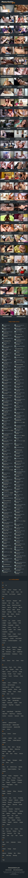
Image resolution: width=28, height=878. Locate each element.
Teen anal (9, 831)
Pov (3, 782)
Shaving (4, 802)
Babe (3, 600)
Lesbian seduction (17, 740)
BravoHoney (5, 428)
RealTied (4, 357)
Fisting (20, 671)
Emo (13, 660)
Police (19, 777)
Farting (19, 667)
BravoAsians (5, 418)
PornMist (4, 415)
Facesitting (4, 667)
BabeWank (5, 546)
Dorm (14, 651)
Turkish (21, 835)
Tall (3, 828)
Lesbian (9, 740)
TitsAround (17, 453)
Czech (3, 642)
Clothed (9, 629)
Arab (8, 591)
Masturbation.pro (9, 2)
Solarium (21, 811)
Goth (20, 689)
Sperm (3, 815)
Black (14, 609)
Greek (14, 691)
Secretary (4, 800)
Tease (21, 828)
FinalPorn (17, 433)
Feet (7, 669)
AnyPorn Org (17, 499)
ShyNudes (17, 573)
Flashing (4, 673)
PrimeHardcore (18, 427)
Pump (16, 784)
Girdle (12, 687)
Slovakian (4, 808)
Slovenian (11, 808)
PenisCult (5, 474)
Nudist (20, 760)
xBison (10, 395)
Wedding (10, 853)
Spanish (14, 813)
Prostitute (20, 782)
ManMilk (17, 519)
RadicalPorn (17, 371)
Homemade (9, 702)
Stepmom (4, 817)
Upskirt (3, 844)
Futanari (4, 678)
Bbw (13, 603)
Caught (9, 622)
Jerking (8, 729)
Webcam (4, 853)
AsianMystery (5, 496)
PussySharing (5, 490)
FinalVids (5, 543)
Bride (8, 614)
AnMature (5, 556)
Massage (18, 746)
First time (15, 671)
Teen (3, 831)
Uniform (19, 842)
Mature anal (17, 749)
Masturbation (5, 749)
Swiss (3, 824)
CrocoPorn (17, 482)
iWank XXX (5, 454)
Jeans (3, 729)
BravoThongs (18, 479)
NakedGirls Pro (18, 420)
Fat (3, 669)
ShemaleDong (5, 481)
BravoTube (17, 387)
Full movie (16, 676)
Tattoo (7, 828)
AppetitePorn (5, 408)
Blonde (18, 609)
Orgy (19, 769)
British (12, 614)
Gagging (4, 682)
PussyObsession (6, 564)
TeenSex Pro (5, 533)
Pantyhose (16, 775)
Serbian (21, 800)
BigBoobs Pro (5, 464)
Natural (3, 760)
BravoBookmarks (18, 450)
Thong (3, 833)
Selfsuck (16, 800)
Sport (8, 815)
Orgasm (4, 769)
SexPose (17, 502)
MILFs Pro (5, 367)
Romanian (20, 791)
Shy (3, 806)
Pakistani (4, 775)
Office (3, 766)
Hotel (20, 702)
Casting (19, 620)
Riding (14, 791)
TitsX (22, 469)
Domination (8, 651)
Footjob (19, 673)
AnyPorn (4, 425)
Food (14, 673)
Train (16, 835)
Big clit (9, 607)
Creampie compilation (13, 636)
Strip (9, 820)
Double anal (19, 651)
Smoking (10, 811)
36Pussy (17, 438)
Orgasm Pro (17, 381)
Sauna (14, 797)
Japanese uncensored (7, 727)
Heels (9, 700)
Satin (10, 797)
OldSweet (5, 477)
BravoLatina (17, 486)
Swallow (4, 822)
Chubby (4, 627)
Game (9, 682)
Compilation (4, 631)
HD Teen (4, 700)
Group (3, 693)
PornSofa (5, 451)
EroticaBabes (5, 559)
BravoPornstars (18, 567)
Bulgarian (10, 616)
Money (16, 753)
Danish (8, 647)
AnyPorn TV (5, 536)
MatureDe (5, 507)
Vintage (9, 848)
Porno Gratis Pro (18, 334)
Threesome (9, 833)
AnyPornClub (17, 515)
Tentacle (14, 831)
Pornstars (13, 780)
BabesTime (5, 504)
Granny (9, 691)
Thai (19, 831)
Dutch (3, 656)
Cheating (4, 625)
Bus (15, 616)
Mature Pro (17, 407)
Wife (3, 855)
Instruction (10, 715)
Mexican (4, 751)
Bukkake (4, 616)
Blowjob (4, 611)
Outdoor (4, 771)
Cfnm (20, 622)
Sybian (8, 824)
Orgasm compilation (12, 769)
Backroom (9, 600)
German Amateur (11, 684)
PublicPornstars (6, 467)
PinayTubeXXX (6, 523)
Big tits (20, 607)
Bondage (9, 611)
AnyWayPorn (5, 364)
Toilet (8, 835)
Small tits (4, 811)
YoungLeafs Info (18, 557)
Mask (13, 746)
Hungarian (18, 704)
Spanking (20, 813)
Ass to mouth (12, 594)
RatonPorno (5, 572)
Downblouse (14, 653)
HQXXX (16, 374)
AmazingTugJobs (6, 569)
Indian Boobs (18, 711)
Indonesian (19, 713)
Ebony (3, 660)
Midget (9, 751)
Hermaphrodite (16, 700)
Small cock (17, 808)
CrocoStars (17, 456)
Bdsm (17, 603)
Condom (11, 631)
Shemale (10, 802)
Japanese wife (17, 727)
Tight (19, 833)
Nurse (7, 762)
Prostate (14, 782)
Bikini (3, 609)
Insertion (4, 715)
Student (13, 820)
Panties (10, 775)
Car (9, 620)
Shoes (9, 804)
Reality (3, 791)
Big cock (15, 607)
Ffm (21, 669)
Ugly (3, 842)
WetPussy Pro (18, 532)
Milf (14, 751)
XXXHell (17, 560)
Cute (20, 640)
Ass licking (4, 594)
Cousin (19, 634)
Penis (3, 777)
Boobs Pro (17, 496)
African (9, 589)
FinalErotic (5, 487)
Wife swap (8, 855)
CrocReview (17, 528)
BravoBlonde (5, 412)
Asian (17, 591)
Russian (9, 793)
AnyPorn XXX (18, 394)
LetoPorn (4, 329)
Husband (4, 707)
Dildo (3, 649)
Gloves (15, 689)
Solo (3, 813)
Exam (22, 660)
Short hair (15, 804)
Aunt (3, 596)
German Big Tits (5, 687)
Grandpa (4, 691)
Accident (4, 589)
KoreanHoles (17, 535)
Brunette (18, 614)
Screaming (20, 797)
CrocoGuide (5, 393)
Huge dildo (11, 704)
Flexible (9, 673)
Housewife (4, 704)
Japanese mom (16, 724)
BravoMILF (5, 350)
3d (6, 585)
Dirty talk (9, 649)
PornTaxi (4, 448)
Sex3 (22, 547)
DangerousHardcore (7, 500)
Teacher (16, 828)
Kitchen (9, 733)
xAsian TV (5, 510)
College (19, 629)
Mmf (7, 753)
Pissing (14, 777)
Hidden (3, 702)
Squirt (16, 815)
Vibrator (4, 848)
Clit (19, 627)
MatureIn (17, 445)
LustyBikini (17, 489)
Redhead (9, 791)
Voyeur (14, 848)
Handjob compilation (16, 698)
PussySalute (17, 570)
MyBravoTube (5, 517)
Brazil (3, 614)
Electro (8, 660)
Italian (22, 715)
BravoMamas (5, 380)
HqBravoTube (5, 530)
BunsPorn (5, 421)
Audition (19, 594)
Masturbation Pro (18, 461)
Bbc (9, 603)
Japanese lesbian (12, 722)
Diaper (20, 647)
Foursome (4, 676)
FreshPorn (5, 461)
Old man (20, 766)
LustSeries (5, 370)
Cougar (9, 634)
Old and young (13, 766)
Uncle (7, 842)
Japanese (4, 722)
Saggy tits (4, 797)
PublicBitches (5, 513)
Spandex (8, 813)
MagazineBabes (18, 329)
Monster (21, 753)
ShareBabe (17, 512)
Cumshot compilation (12, 640)
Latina (19, 738)
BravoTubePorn (6, 527)
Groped (19, 691)
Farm (15, 667)
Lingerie (4, 742)
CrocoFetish (17, 384)
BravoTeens (5, 390)
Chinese (17, 625)
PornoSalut (17, 509)
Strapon (4, 820)
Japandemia (17, 337)
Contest (4, 634)
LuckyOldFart (5, 405)
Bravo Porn (5, 398)
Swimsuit (15, 822)
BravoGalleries (18, 400)
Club (15, 629)
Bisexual (8, 609)
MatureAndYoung (18, 360)
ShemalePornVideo (19, 348)
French (10, 676)
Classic (14, 627)
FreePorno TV (18, 464)
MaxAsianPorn (18, 545)
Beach (3, 605)
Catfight (4, 622)
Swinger (21, 822)
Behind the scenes (16, 605)
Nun (3, 762)
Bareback (15, 600)
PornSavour (5, 387)
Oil (7, 766)
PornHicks (17, 476)
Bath (20, 600)
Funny (21, 676)
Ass (21, 591)
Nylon (12, 762)
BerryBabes (5, 383)
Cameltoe (4, 620)
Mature (11, 749)
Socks (16, 811)
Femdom (12, 669)
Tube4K (11, 492)
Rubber (3, 793)
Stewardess (11, 817)
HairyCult (4, 520)
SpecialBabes (5, 402)
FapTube (4, 344)
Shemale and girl (17, 802)
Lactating (4, 738)
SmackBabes (18, 417)
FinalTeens (17, 352)
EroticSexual (17, 326)
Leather (3, 740)
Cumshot (4, 640)
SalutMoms (5, 540)
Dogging (19, 649)
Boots (15, 611)
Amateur (15, 589)
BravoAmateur (6, 347)
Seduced (10, 800)
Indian (3, 711)
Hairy (3, 698)
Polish (3, 780)
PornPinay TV (5, 441)
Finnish (8, 671)
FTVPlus (17, 404)
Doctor (14, 649)
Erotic (17, 660)
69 (2, 585)
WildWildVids (5, 484)
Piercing (8, 777)
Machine (4, 746)
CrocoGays (5, 373)
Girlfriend (18, 687)
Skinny (7, 806)
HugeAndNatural (18, 563)
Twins (3, 837)
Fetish (17, 669)
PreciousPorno (6, 444)
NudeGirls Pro (5, 333)
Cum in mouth (18, 638)
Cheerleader (10, 625)
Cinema (9, 627)
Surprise (19, 820)
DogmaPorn (5, 336)
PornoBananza (18, 341)
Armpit (12, 591)
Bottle (19, 611)
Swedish (9, 822)
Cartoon (13, 620)
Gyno (12, 693)
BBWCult (17, 377)
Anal (20, 589)
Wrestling (15, 855)
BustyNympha (6, 435)
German (4, 684)
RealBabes (5, 360)
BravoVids (17, 525)
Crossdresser (5, 638)
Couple (14, 634)
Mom (11, 753)
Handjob (8, 698)
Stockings (18, 817)
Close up (4, 629)
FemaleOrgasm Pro (7, 341)
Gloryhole (10, 689)
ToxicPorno (17, 538)
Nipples (9, 760)
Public (3, 784)
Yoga (3, 859)
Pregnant (8, 782)
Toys (12, 835)
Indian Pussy (12, 713)
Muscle (3, 755)
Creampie (4, 636)
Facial (10, 667)
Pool (8, 780)
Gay (20, 682)
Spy (12, 815)
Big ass (4, 607)
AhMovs (16, 492)
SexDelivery (17, 553)
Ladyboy (10, 738)
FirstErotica (17, 413)
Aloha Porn (17, 344)
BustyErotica (17, 397)
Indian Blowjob (10, 711)
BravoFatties (5, 458)
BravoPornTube (18, 505)
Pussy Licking (5, 786)
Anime (3, 591)
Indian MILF (4, 713)
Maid (9, 746)
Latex (15, 738)
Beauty (8, 605)
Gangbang (15, 682)
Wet (15, 853)
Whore (19, 853)
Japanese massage (6, 724)
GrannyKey (17, 550)
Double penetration (6, 653)
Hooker (15, 702)
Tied (15, 833)
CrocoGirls (5, 438)
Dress (21, 653)
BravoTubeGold (18, 473)
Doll (3, 651)
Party (21, 775)
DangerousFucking (19, 364)
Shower (20, 804)
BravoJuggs (5, 354)
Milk (3, 753)
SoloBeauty (17, 542)
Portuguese (19, 780)
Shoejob (4, 804)
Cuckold (11, 638)
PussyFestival (18, 367)
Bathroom (4, 603)
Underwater (13, 842)
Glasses (4, 689)
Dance (3, 647)
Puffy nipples (10, 784)
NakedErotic (17, 390)
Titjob (3, 835)
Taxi (11, 828)
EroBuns (4, 326)
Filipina (3, 671)
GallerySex (5, 377)
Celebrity (15, 622)
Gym (8, 693)
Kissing (3, 733)
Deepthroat (14, 647)
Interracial (17, 715)
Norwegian (15, 760)
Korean (14, 733)
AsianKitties (17, 467)
